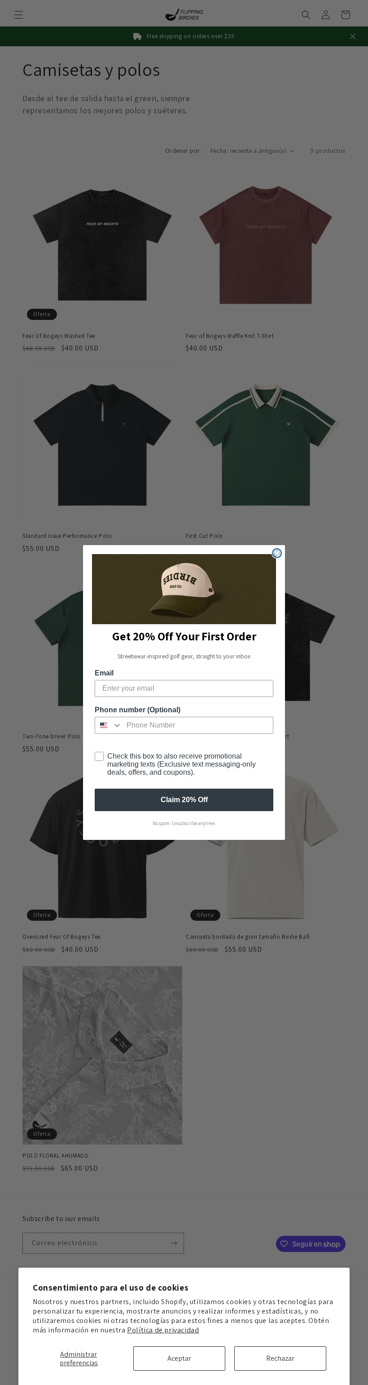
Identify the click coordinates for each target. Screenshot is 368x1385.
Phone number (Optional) (137, 710)
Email (104, 673)
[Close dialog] (276, 553)
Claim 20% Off (184, 799)
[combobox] (108, 725)
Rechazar (280, 1358)
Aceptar (179, 1358)
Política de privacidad (163, 1330)
